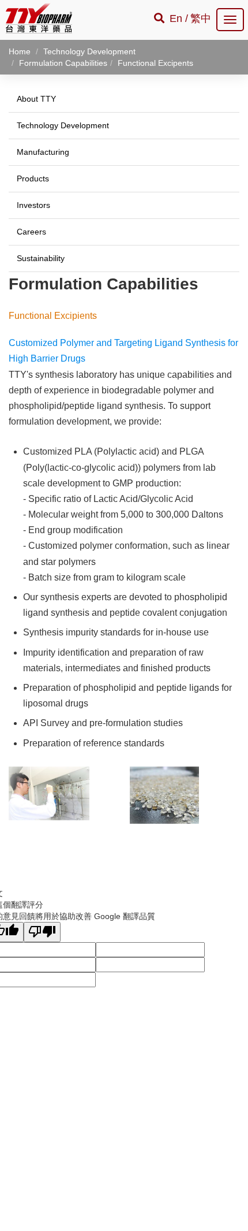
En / (179, 18)
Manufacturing (43, 152)
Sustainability (41, 258)
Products (33, 178)
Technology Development (63, 125)
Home (20, 51)
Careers (31, 231)
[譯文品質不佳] (42, 932)
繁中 (200, 18)
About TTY (36, 98)
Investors (33, 205)
